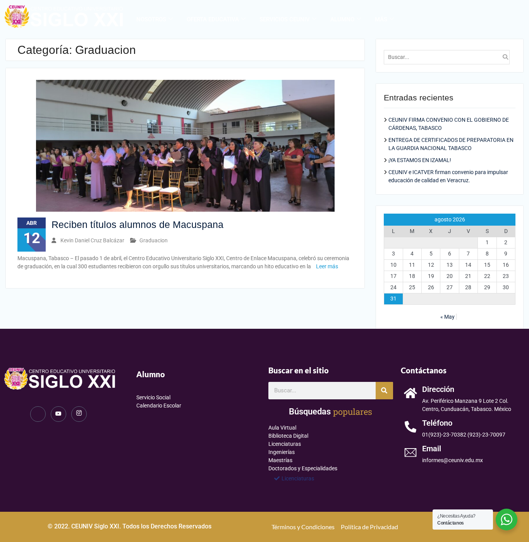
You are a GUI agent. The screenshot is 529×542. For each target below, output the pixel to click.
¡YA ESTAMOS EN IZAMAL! (419, 160)
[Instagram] (79, 414)
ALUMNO (342, 19)
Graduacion (153, 240)
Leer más (327, 266)
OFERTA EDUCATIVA (213, 19)
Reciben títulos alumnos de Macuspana (137, 224)
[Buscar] (384, 390)
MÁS (381, 19)
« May (447, 317)
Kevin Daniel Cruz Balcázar (92, 240)
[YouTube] (58, 414)
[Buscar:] (448, 57)
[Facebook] (38, 414)
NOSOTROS (151, 19)
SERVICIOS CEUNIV (284, 19)
